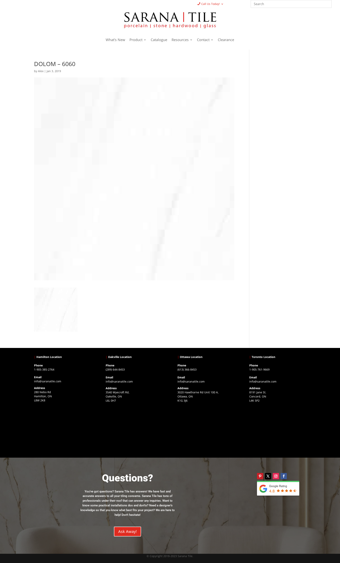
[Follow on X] (268, 476)
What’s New (115, 40)
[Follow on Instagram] (276, 476)
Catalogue (159, 40)
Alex (40, 71)
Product (135, 40)
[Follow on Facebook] (284, 476)
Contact (203, 40)
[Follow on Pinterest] (260, 476)
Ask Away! (127, 531)
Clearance (226, 40)
